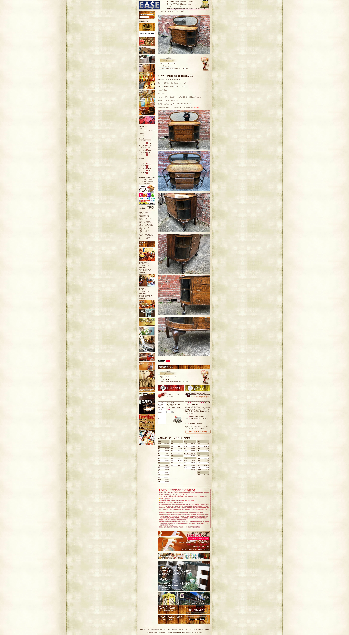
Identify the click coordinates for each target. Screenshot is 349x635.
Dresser (182, 11)
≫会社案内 (142, 228)
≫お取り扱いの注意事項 (145, 221)
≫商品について (143, 219)
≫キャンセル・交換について (146, 222)
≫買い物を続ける (170, 396)
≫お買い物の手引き (144, 215)
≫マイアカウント (143, 213)
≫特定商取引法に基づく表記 (146, 225)
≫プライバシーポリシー (145, 227)
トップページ (161, 11)
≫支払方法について (144, 216)
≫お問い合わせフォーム (145, 230)
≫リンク (141, 232)
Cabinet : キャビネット (171, 11)
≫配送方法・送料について (145, 218)
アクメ (141, 128)
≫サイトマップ (143, 231)
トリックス (143, 133)
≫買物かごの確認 (143, 212)
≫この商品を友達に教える (172, 395)
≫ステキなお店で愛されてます (146, 234)
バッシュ (142, 135)
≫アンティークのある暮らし (146, 235)
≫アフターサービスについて (146, 224)
